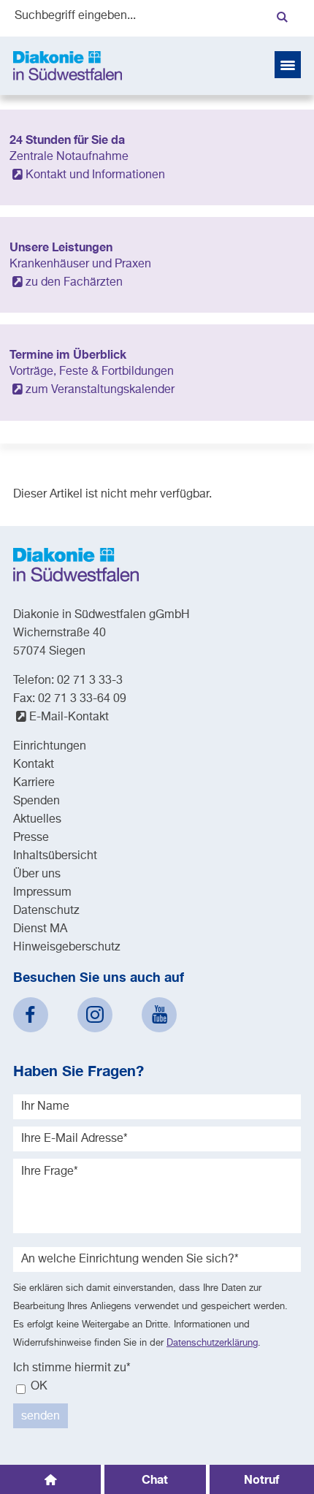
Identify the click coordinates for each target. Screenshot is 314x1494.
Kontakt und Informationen (95, 175)
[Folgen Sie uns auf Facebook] (30, 1014)
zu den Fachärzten (74, 283)
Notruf (261, 1479)
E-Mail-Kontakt (69, 717)
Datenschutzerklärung (212, 1343)
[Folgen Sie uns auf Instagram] (94, 1014)
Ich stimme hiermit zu (72, 1368)
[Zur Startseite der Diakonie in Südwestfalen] (67, 66)
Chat (155, 1479)
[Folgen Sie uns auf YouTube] (159, 1014)
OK (37, 1386)
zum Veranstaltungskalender (100, 390)
